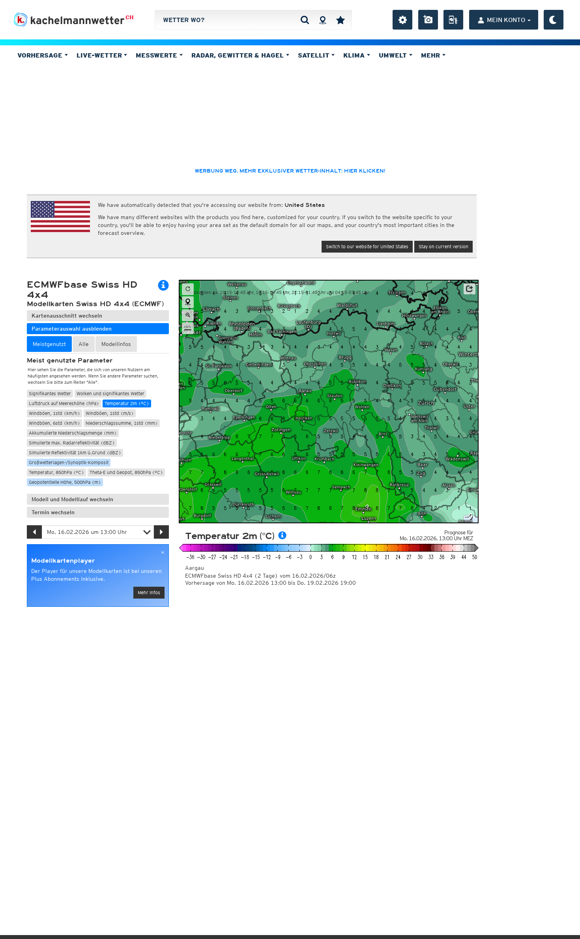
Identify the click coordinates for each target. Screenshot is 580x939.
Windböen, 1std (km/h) (54, 413)
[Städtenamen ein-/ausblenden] (188, 328)
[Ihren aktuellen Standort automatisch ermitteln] (322, 19)
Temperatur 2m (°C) (127, 403)
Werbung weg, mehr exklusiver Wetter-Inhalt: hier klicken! (290, 171)
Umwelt (394, 55)
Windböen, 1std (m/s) (110, 413)
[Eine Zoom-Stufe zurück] (188, 315)
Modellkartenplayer (63, 560)
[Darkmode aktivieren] (553, 20)
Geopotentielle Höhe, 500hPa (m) (65, 482)
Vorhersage (40, 55)
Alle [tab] (84, 344)
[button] (469, 288)
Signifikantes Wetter (50, 393)
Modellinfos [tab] (116, 344)
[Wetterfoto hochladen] (428, 20)
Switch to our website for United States (367, 246)
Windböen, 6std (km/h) (54, 423)
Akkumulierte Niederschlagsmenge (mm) (73, 433)
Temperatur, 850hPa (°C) (56, 472)
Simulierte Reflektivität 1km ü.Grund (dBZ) (75, 453)
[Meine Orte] (340, 19)
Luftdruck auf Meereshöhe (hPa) (64, 403)
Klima (355, 55)
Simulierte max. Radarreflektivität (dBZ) (72, 443)
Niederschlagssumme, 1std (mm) (122, 423)
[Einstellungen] (402, 20)
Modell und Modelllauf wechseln (72, 499)
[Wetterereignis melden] (453, 20)
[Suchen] (305, 19)
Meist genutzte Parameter (69, 360)
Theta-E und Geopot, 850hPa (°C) (126, 472)
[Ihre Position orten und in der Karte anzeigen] (188, 302)
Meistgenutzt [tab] (49, 344)
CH (129, 17)
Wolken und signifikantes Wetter (110, 393)
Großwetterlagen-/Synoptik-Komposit (69, 462)
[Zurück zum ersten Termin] (188, 289)
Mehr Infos (149, 592)
